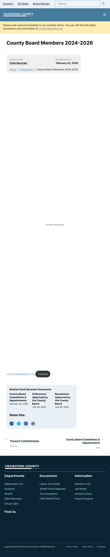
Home (12, 69)
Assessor (9, 488)
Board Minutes (41, 3)
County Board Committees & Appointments (18, 397)
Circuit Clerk (11, 503)
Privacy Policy (72, 547)
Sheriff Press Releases (53, 488)
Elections (8, 3)
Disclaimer (101, 547)
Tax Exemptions (49, 493)
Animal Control (83, 493)
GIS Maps (23, 3)
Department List (13, 483)
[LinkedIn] (26, 423)
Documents (26, 69)
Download (42, 374)
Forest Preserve (84, 498)
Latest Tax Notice (50, 483)
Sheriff (8, 493)
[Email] (33, 423)
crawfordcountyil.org (51, 28)
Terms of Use (87, 547)
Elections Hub (83, 483)
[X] (19, 423)
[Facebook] (11, 423)
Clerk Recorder (18, 63)
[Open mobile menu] (104, 15)
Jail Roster (81, 488)
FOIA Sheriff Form (50, 498)
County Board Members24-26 (20, 374)
